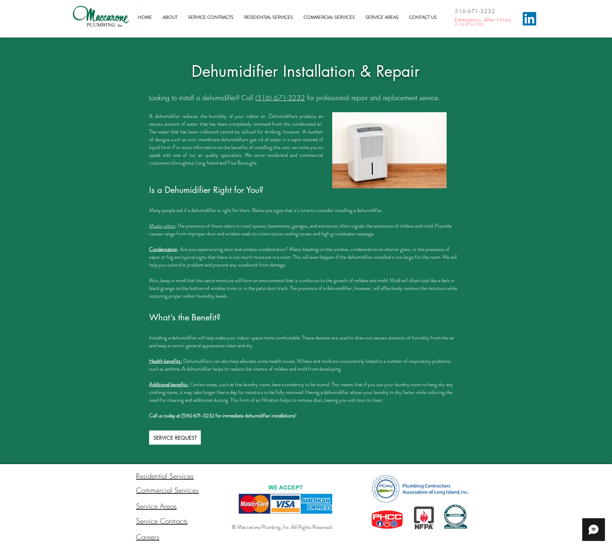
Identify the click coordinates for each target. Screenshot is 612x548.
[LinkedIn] (529, 18)
